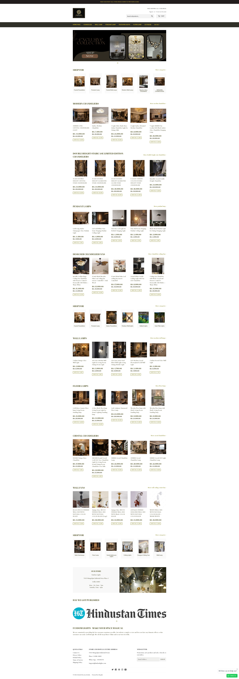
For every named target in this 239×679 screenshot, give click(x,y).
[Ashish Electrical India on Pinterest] (119, 672)
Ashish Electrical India (83, 677)
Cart (162, 16)
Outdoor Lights (124, 24)
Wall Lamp (98, 24)
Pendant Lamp (110, 24)
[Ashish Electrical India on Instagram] (122, 672)
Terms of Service (78, 662)
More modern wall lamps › (158, 338)
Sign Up (162, 661)
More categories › (160, 70)
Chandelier (88, 24)
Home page (76, 24)
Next (162, 45)
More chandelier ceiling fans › (157, 254)
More (156, 25)
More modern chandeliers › (158, 103)
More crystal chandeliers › (158, 436)
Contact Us (76, 655)
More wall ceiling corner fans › (157, 488)
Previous (77, 45)
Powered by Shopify (97, 677)
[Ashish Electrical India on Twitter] (113, 672)
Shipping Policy (77, 664)
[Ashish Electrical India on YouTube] (126, 672)
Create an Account (161, 12)
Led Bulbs (148, 24)
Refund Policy (77, 660)
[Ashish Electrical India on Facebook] (116, 672)
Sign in (151, 12)
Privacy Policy (77, 657)
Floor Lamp (137, 24)
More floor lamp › (161, 386)
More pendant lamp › (160, 206)
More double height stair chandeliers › (154, 155)
